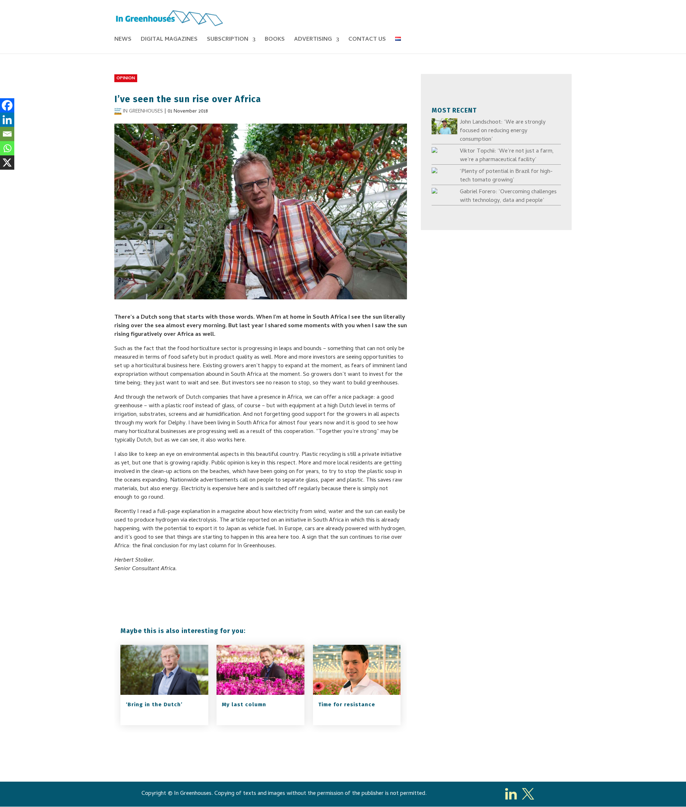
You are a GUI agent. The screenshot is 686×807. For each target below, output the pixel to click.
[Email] (7, 134)
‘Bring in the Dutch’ (154, 704)
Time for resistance (346, 704)
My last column (244, 704)
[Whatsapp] (7, 148)
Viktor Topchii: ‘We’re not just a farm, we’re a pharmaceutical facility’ (507, 156)
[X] (7, 162)
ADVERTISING (313, 40)
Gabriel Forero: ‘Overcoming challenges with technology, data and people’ (508, 196)
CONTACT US (367, 40)
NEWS (122, 40)
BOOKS (275, 40)
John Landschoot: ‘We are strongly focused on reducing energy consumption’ (503, 131)
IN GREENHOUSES (143, 112)
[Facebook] (7, 105)
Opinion (125, 78)
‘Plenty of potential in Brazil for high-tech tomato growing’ (506, 176)
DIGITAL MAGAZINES (169, 40)
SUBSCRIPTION (227, 40)
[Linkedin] (7, 120)
